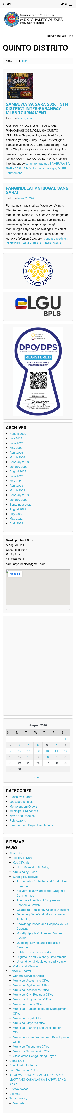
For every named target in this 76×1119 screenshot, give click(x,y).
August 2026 (18, 434)
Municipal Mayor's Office (29, 1023)
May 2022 (16, 518)
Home (25, 60)
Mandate (18, 1103)
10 (19, 751)
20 (47, 757)
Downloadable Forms (23, 1065)
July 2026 (16, 438)
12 (38, 751)
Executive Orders (21, 797)
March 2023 (17, 490)
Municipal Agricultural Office (31, 985)
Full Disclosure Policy (23, 1070)
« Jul (36, 777)
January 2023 (18, 500)
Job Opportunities (21, 801)
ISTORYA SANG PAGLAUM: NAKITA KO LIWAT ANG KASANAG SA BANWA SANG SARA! (37, 1079)
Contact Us (16, 1061)
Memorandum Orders (23, 806)
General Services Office (28, 976)
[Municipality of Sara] (38, 18)
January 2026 (18, 467)
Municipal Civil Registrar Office (33, 994)
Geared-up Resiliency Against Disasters (43, 909)
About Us (15, 853)
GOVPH (7, 4)
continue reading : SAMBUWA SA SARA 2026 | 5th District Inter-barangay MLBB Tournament (38, 168)
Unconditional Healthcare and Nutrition (42, 961)
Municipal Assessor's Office (31, 990)
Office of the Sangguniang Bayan (34, 1056)
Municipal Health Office (28, 1004)
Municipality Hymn (25, 872)
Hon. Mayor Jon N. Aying (33, 867)
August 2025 (18, 471)
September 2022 (20, 504)
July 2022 (16, 514)
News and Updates (22, 816)
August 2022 (18, 509)
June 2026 (16, 443)
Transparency (18, 1098)
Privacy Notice (18, 1089)
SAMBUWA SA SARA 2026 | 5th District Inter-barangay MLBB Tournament (37, 108)
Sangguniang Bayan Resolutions (31, 825)
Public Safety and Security (34, 952)
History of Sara (22, 857)
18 (28, 757)
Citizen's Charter (20, 971)
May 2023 (16, 481)
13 (47, 751)
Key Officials (21, 862)
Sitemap (14, 1094)
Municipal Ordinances (24, 811)
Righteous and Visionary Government (41, 957)
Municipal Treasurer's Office (31, 1046)
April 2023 (16, 485)
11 (28, 751)
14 (56, 751)
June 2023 (16, 476)
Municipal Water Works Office (32, 1051)
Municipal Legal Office (27, 1018)
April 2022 (16, 523)
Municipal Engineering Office (32, 999)
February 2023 (19, 495)
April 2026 (16, 452)
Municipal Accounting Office (31, 980)
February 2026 (19, 462)
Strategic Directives (25, 876)
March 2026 (17, 457)
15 (65, 751)
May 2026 (16, 448)
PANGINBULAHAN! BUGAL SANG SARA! (37, 190)
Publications (18, 820)
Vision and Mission (25, 966)
